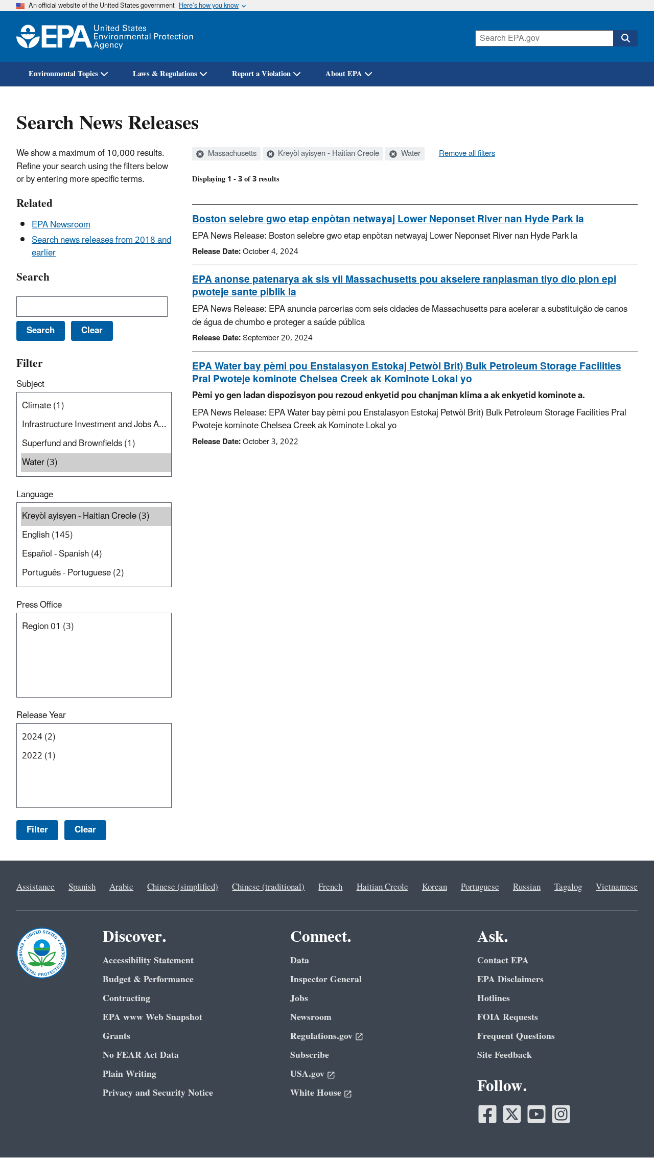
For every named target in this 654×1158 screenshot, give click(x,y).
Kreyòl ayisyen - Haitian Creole (327, 153)
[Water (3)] (96, 462)
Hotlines (493, 998)
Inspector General (326, 979)
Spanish (82, 887)
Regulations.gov (321, 1036)
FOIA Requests (507, 1017)
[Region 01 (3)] (96, 626)
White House (315, 1092)
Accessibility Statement (148, 960)
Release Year (41, 715)
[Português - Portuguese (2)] (96, 573)
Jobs (299, 998)
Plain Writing (129, 1074)
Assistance (35, 887)
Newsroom (311, 1017)
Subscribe (309, 1055)
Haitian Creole (382, 887)
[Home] (104, 36)
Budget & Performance (148, 979)
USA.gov (307, 1074)
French (330, 887)
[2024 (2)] (96, 737)
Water (410, 153)
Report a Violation (261, 74)
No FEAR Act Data (141, 1055)
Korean (434, 887)
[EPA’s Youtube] (536, 1114)
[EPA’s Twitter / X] (512, 1114)
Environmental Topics (63, 74)
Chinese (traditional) (268, 887)
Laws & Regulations (165, 74)
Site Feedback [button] (504, 1055)
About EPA (343, 74)
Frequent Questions (516, 1036)
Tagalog (568, 887)
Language (34, 494)
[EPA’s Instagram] (561, 1114)
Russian (527, 887)
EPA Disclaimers (510, 979)
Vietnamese (617, 887)
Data (299, 960)
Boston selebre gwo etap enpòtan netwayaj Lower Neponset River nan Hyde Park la (388, 219)
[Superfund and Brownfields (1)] (96, 443)
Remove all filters (467, 153)
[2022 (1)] (96, 756)
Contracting (126, 998)
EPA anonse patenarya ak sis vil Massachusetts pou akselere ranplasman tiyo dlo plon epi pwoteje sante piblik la (404, 286)
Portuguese (480, 887)
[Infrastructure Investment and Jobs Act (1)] (96, 424)
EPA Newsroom (61, 225)
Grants (116, 1036)
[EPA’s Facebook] (487, 1114)
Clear (85, 830)
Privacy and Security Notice (158, 1092)
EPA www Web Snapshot (152, 1017)
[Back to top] (626, 1130)
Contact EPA (503, 960)
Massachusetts (231, 153)
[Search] (625, 38)
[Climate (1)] (96, 406)
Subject (30, 384)
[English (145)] (96, 535)
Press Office (39, 605)
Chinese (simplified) (182, 887)
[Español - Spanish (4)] (96, 554)
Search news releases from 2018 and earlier (101, 246)
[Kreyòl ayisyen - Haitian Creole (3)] (96, 516)
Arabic (121, 887)
